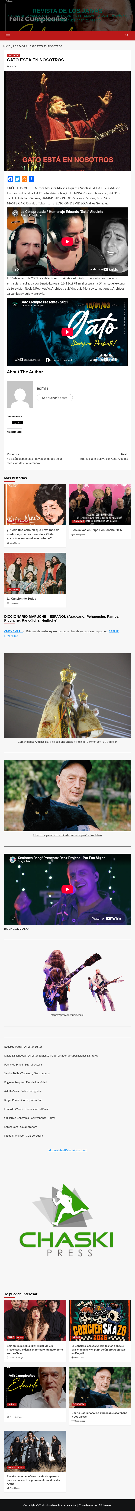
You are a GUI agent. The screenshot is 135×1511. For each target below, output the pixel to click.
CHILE (11, 521)
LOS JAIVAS (13, 55)
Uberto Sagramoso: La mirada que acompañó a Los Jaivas (67, 835)
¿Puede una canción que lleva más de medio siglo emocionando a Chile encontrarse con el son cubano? (33, 534)
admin (13, 66)
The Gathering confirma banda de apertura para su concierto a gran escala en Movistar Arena (33, 1480)
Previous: (34, 459)
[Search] (127, 35)
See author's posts (54, 398)
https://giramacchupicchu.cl (67, 1014)
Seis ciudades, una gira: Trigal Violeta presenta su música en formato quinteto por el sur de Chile (35, 1349)
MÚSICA (76, 1337)
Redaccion (78, 1358)
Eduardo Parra (16, 1417)
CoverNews (86, 1505)
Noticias (11, 1404)
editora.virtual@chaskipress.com (67, 1150)
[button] (7, 35)
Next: (104, 456)
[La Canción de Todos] (35, 573)
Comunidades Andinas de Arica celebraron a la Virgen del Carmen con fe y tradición (67, 741)
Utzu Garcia (15, 543)
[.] (35, 1387)
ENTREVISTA (79, 1404)
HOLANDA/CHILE (16, 1468)
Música (20, 1337)
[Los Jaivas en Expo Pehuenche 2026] (100, 504)
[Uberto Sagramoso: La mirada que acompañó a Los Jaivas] (100, 1387)
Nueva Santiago (16, 1358)
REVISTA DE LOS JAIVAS (67, 11)
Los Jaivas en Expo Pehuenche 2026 (97, 530)
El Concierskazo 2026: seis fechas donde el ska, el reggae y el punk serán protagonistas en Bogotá (99, 1349)
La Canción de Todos (21, 598)
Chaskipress (79, 535)
